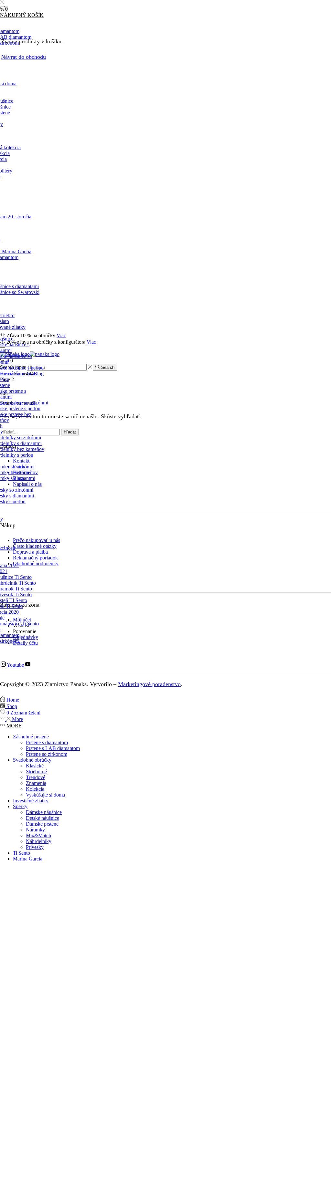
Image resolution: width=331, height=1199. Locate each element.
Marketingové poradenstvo (149, 684)
